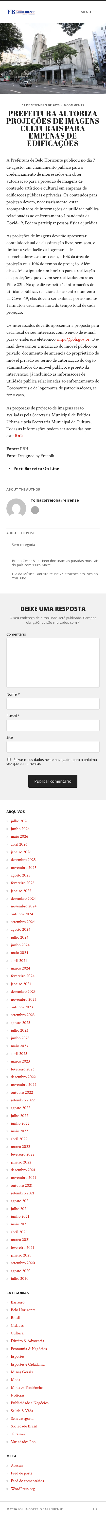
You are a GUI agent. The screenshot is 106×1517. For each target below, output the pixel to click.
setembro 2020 (23, 1263)
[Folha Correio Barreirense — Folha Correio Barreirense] (21, 12)
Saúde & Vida (22, 1411)
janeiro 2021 (21, 1255)
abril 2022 (19, 1139)
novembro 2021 (23, 1177)
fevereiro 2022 (23, 1154)
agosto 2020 (21, 1271)
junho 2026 (20, 828)
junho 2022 (20, 1123)
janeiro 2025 (21, 891)
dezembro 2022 (23, 1077)
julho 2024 (19, 937)
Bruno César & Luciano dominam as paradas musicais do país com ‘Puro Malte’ (55, 562)
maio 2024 (19, 952)
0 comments (74, 105)
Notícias (17, 1395)
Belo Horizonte (23, 1310)
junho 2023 (20, 1038)
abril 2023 (19, 1053)
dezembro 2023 (23, 991)
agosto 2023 (20, 1022)
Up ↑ (96, 1509)
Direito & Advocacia (27, 1341)
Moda (15, 1379)
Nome (13, 694)
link (19, 436)
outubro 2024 (22, 914)
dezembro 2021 (23, 1170)
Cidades (17, 1325)
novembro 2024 (23, 906)
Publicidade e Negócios (30, 1403)
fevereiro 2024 (23, 976)
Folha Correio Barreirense (40, 1509)
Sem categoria (23, 544)
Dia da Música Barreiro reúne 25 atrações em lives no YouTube (55, 575)
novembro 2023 (23, 999)
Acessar (17, 1465)
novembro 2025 (23, 867)
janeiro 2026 (21, 852)
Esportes (17, 1356)
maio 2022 (19, 1131)
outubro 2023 (22, 1007)
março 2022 (20, 1146)
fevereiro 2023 (23, 1069)
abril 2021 (19, 1232)
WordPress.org (23, 1489)
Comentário (16, 634)
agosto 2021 (20, 1201)
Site (9, 737)
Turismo (18, 1434)
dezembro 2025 (23, 859)
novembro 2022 (23, 1084)
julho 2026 (19, 821)
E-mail (13, 716)
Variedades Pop (23, 1442)
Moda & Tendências (27, 1387)
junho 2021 (20, 1216)
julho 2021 (19, 1208)
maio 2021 (19, 1224)
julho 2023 (19, 1030)
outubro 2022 (22, 1092)
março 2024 (20, 968)
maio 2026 (19, 836)
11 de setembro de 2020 (40, 105)
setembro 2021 (22, 1193)
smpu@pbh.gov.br (72, 339)
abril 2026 (19, 844)
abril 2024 (19, 960)
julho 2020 (20, 1278)
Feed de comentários (27, 1481)
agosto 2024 (20, 929)
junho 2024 (20, 945)
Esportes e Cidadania (28, 1364)
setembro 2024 (23, 921)
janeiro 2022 (21, 1162)
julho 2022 (19, 1115)
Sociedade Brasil (24, 1426)
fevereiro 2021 (22, 1247)
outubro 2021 (22, 1185)
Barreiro (17, 1302)
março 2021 (20, 1239)
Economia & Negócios (29, 1348)
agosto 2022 (20, 1108)
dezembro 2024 (23, 898)
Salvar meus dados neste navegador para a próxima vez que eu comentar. (51, 761)
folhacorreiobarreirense (55, 500)
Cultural (17, 1333)
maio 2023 (19, 1046)
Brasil (15, 1317)
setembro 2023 (23, 1015)
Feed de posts (21, 1473)
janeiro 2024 (21, 984)
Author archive (35, 510)
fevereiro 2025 (23, 883)
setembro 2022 (23, 1100)
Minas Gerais (22, 1372)
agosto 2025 (20, 875)
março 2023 (20, 1061)
